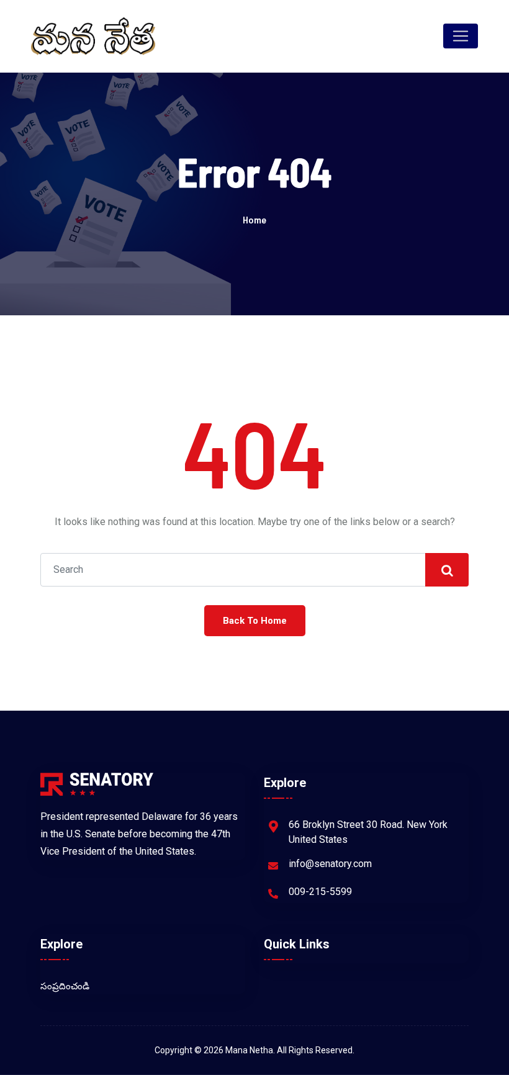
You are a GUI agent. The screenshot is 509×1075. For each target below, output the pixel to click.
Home (254, 219)
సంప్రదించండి (64, 986)
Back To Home (255, 620)
